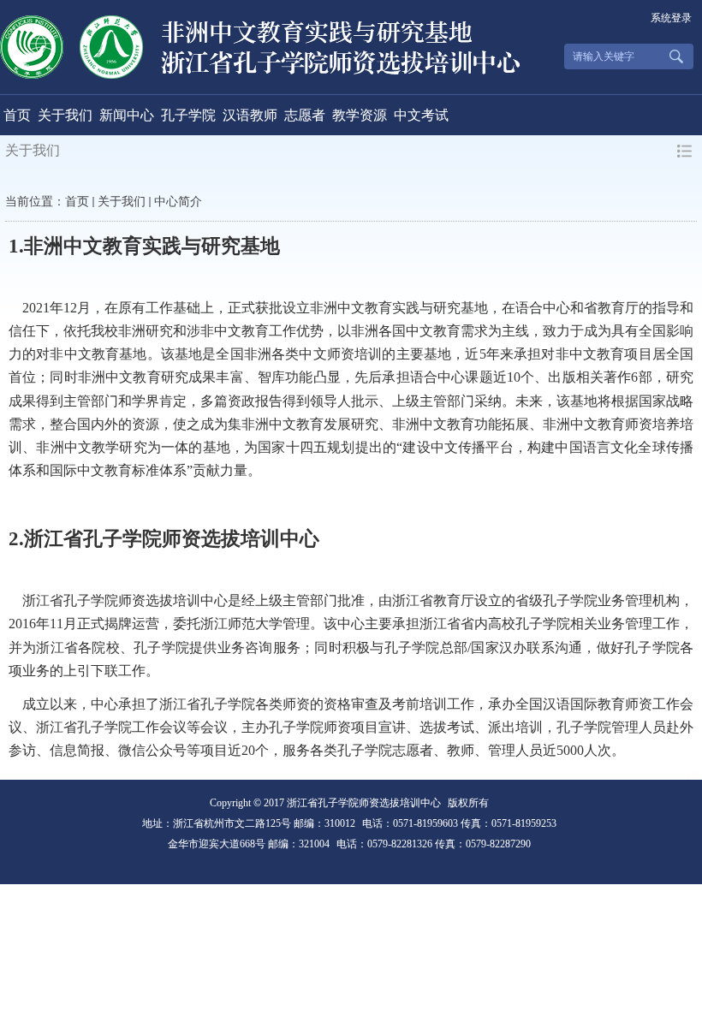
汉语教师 (250, 115)
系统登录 (671, 18)
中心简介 (178, 201)
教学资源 (359, 115)
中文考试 (421, 115)
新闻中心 (126, 115)
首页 (17, 115)
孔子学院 (188, 115)
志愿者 (304, 115)
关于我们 (65, 115)
